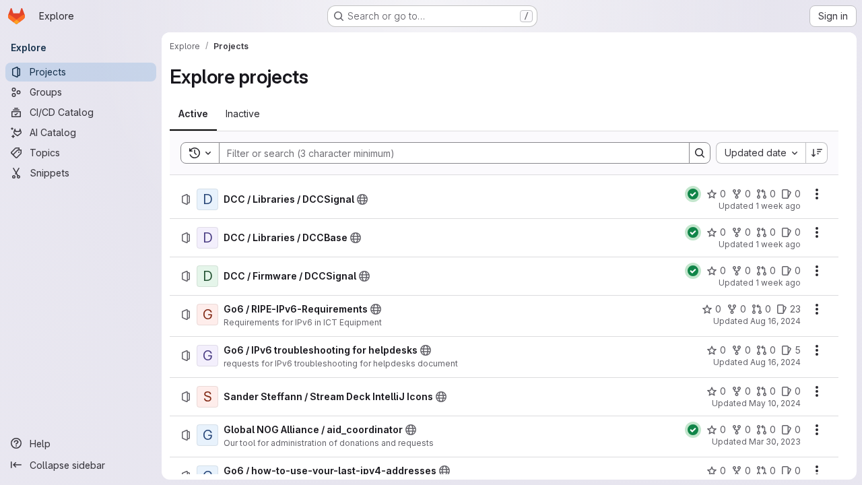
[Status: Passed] (693, 194)
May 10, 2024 (775, 403)
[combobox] (760, 153)
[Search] (699, 153)
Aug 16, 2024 (775, 321)
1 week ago (778, 206)
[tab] (193, 114)
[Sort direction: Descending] (817, 153)
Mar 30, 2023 (775, 442)
